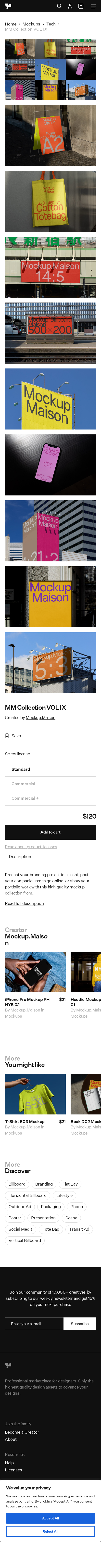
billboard (17, 1184)
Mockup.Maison (40, 717)
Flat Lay (70, 1184)
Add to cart (50, 832)
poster (15, 1217)
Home (10, 23)
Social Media (21, 1229)
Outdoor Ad (20, 1206)
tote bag (50, 1229)
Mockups (31, 23)
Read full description (24, 903)
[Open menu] (93, 6)
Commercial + (25, 798)
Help (9, 1462)
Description (20, 856)
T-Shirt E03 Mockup (25, 1121)
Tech (51, 23)
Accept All (50, 1518)
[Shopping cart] (81, 6)
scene (71, 1217)
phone (77, 1206)
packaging (51, 1206)
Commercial (23, 783)
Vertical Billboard (25, 1240)
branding (44, 1184)
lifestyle (64, 1195)
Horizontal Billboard (28, 1195)
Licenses (13, 1469)
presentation (43, 1217)
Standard (21, 769)
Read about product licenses (31, 846)
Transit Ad (79, 1229)
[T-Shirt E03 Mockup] (35, 1094)
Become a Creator (22, 1432)
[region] (50, 1511)
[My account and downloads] (70, 6)
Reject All (50, 1531)
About (11, 1439)
